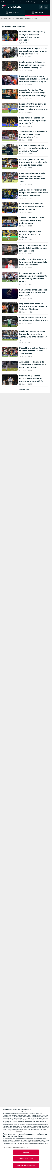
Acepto (26, 1152)
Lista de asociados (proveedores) (15, 1147)
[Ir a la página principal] (13, 6)
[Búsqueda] (41, 7)
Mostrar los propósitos (26, 1165)
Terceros (19, 1131)
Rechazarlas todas (26, 1159)
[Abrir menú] (46, 7)
